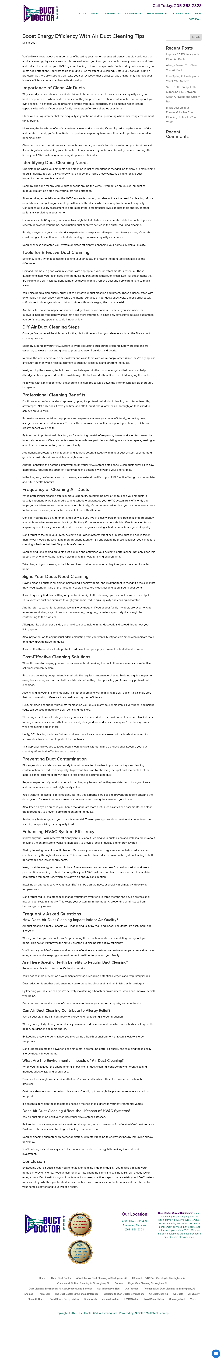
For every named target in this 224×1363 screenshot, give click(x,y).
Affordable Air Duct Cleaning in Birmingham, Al (101, 1278)
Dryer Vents (90, 1299)
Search (196, 37)
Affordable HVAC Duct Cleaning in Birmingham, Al (158, 1278)
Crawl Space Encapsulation (64, 1299)
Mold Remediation (154, 1299)
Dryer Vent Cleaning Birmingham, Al (147, 1283)
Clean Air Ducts (36, 1299)
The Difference (157, 13)
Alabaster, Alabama (134, 1225)
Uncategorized (177, 1299)
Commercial (133, 13)
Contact (195, 19)
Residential (112, 13)
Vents (193, 1299)
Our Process (180, 13)
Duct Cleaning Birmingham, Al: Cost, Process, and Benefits (60, 1289)
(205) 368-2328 (134, 1229)
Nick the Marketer (146, 1313)
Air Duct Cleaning (158, 1294)
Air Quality (194, 1294)
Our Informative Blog (108, 1289)
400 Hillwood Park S (134, 1221)
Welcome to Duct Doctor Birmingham (124, 1294)
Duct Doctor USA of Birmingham (97, 1313)
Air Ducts (178, 1294)
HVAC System (131, 1299)
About (95, 13)
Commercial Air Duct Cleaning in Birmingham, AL (83, 1283)
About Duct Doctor (61, 1278)
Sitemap (28, 1294)
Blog (197, 13)
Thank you (44, 1294)
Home (82, 13)
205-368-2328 (188, 6)
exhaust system (110, 1299)
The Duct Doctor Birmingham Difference (77, 1294)
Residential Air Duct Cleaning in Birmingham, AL (169, 1289)
